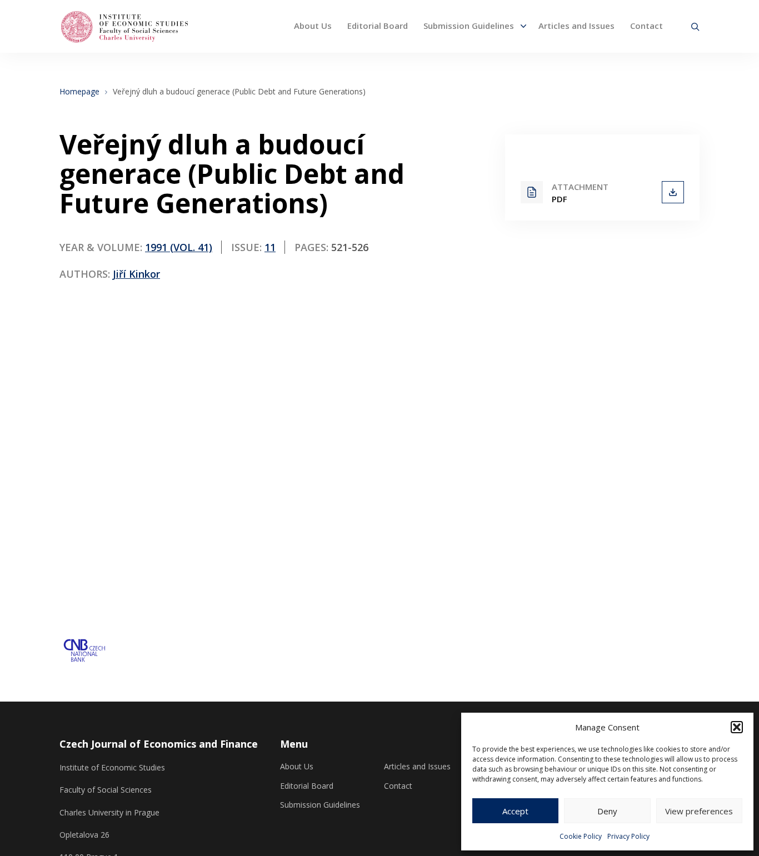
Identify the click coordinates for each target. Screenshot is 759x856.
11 (270, 247)
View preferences (699, 811)
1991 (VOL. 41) (178, 247)
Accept (515, 811)
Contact (646, 25)
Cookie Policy (581, 836)
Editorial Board (377, 25)
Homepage (79, 92)
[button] (736, 727)
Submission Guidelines (468, 25)
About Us (313, 25)
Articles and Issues (576, 25)
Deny (607, 811)
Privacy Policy (628, 836)
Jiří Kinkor (136, 274)
